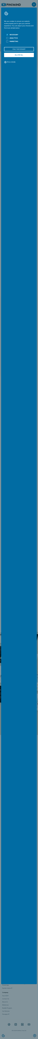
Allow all (19, 55)
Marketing (14, 41)
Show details (11, 62)
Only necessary (18, 49)
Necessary (14, 35)
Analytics (14, 38)
